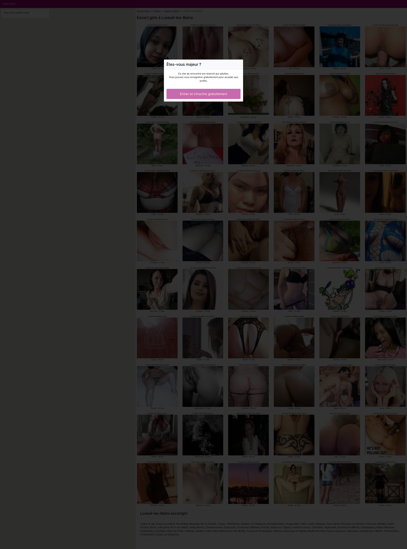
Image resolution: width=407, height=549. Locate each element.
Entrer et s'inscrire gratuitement (203, 94)
